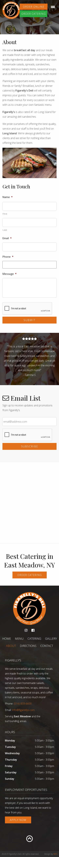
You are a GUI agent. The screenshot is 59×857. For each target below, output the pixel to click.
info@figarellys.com (23, 710)
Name (7, 197)
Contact (46, 646)
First (5, 213)
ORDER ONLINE (33, 6)
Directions (28, 646)
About (11, 646)
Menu (19, 639)
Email (7, 238)
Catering (34, 639)
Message (9, 274)
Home (6, 639)
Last (5, 229)
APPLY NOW (18, 820)
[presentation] (27, 308)
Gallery (51, 639)
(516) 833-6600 (23, 703)
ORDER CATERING (33, 14)
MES (55, 854)
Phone (7, 256)
